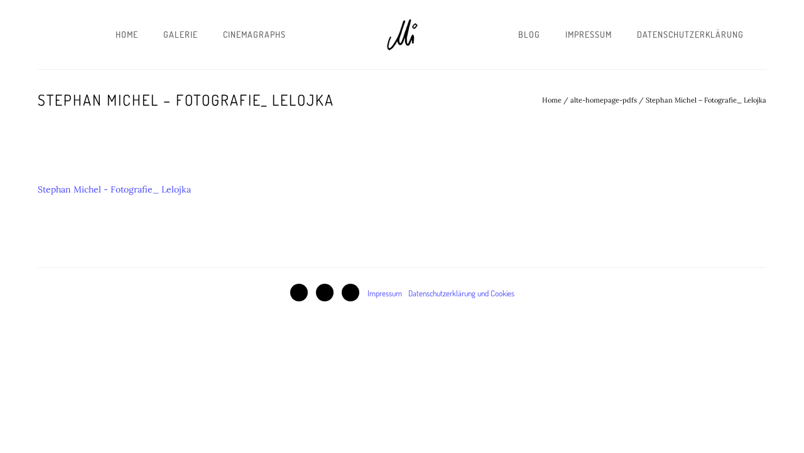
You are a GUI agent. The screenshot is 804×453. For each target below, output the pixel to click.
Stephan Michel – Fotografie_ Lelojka (706, 100)
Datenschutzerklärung (690, 34)
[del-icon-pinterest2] (328, 292)
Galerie (180, 34)
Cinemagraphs (254, 34)
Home (127, 34)
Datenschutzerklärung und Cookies (461, 293)
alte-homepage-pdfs (603, 100)
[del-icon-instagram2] (354, 292)
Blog (529, 34)
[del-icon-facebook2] (302, 292)
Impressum (588, 34)
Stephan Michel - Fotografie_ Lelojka (114, 189)
